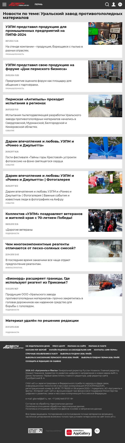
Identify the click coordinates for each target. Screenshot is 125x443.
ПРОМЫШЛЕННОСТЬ (15, 54)
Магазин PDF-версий (36, 350)
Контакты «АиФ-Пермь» (106, 350)
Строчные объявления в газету (42, 354)
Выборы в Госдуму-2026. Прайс (76, 354)
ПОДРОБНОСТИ (12, 233)
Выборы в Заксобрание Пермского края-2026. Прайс (52, 357)
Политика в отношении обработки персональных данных (55, 406)
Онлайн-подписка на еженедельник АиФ (70, 350)
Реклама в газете (97, 346)
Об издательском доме (38, 346)
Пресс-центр (58, 346)
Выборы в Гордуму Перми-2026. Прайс (100, 357)
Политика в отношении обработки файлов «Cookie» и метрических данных (64, 409)
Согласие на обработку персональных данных (49, 404)
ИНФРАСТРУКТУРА (14, 268)
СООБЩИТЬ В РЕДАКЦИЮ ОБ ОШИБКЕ (43, 361)
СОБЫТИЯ (10, 131)
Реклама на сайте (77, 346)
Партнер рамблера (53, 431)
